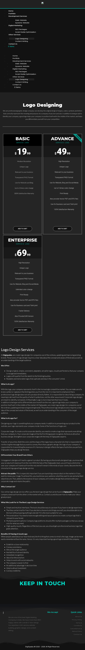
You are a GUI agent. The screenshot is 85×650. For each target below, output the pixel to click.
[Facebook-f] (28, 597)
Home (15, 56)
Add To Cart (22, 228)
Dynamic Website (22, 66)
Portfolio (16, 58)
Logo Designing (21, 39)
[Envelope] (56, 597)
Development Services (17, 16)
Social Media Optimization (25, 32)
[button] (34, 51)
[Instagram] (38, 597)
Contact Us (12, 44)
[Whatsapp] (47, 597)
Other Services (14, 35)
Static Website (21, 20)
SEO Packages (21, 29)
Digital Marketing (15, 25)
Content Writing (21, 41)
